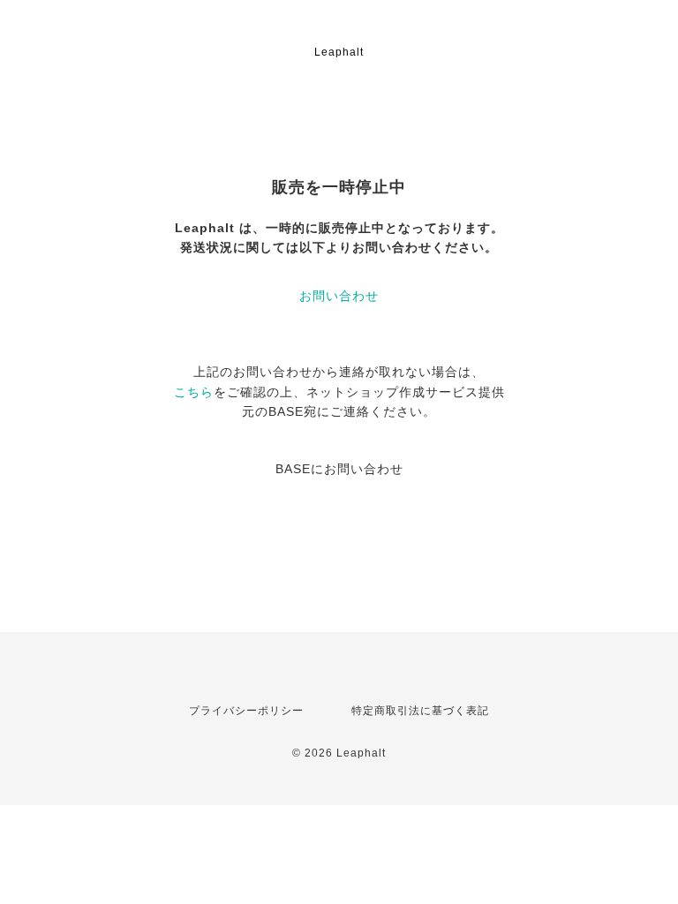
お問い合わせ (339, 296)
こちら (194, 392)
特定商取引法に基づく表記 (420, 710)
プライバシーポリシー (246, 710)
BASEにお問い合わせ (339, 469)
